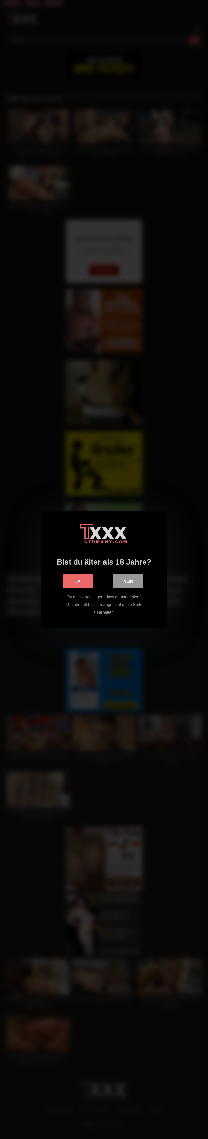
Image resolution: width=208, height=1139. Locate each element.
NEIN (128, 581)
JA (78, 581)
